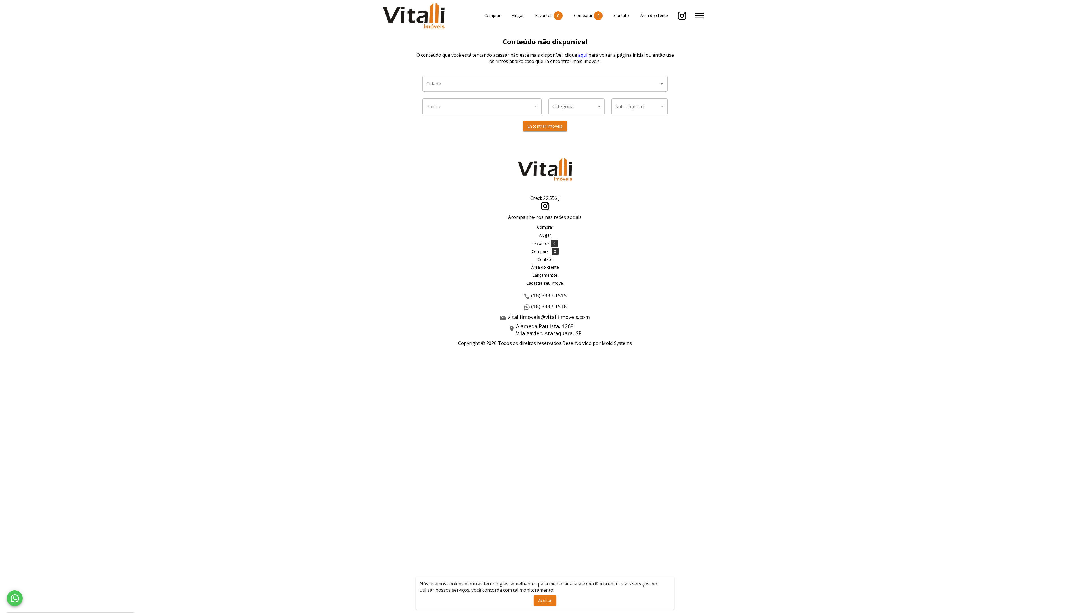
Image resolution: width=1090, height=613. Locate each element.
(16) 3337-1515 (549, 295)
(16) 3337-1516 (549, 306)
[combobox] (545, 84)
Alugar (518, 15)
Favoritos (547, 15)
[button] (576, 106)
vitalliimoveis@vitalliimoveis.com (549, 317)
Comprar (492, 15)
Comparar (587, 15)
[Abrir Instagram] (682, 16)
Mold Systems (617, 343)
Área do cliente (654, 15)
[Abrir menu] (699, 16)
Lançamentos (545, 275)
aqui (582, 55)
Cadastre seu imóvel (545, 283)
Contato (621, 15)
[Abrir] (662, 84)
